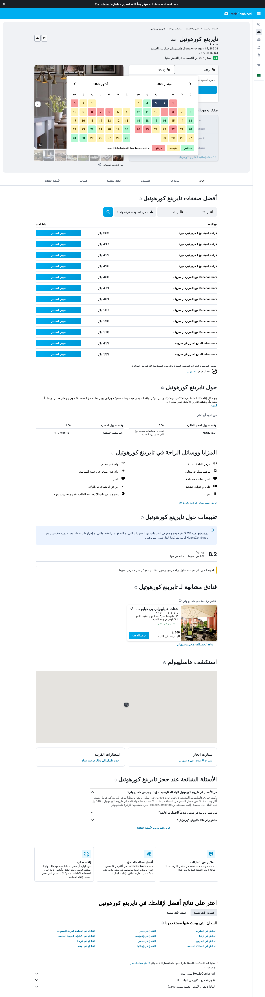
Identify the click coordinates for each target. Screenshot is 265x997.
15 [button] (173, 120)
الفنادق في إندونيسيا (145, 936)
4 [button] (147, 103)
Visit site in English (107, 4)
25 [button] (147, 129)
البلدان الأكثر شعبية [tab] (204, 912)
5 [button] (138, 103)
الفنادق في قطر (147, 931)
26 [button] (138, 129)
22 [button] (173, 129)
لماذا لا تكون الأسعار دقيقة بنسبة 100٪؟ (191, 986)
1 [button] (173, 103)
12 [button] (138, 112)
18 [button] (147, 120)
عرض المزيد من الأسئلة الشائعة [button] (153, 827)
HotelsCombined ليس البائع (197, 973)
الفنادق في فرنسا (86, 941)
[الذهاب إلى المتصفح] (259, 54)
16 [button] (164, 120)
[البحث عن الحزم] (259, 47)
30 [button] (164, 138)
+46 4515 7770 (208, 53)
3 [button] (156, 103)
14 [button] (181, 120)
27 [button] (190, 138)
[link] (195, 644)
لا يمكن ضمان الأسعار (140, 963)
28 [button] (181, 138)
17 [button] (155, 120)
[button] (4, 4)
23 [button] (164, 129)
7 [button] (182, 112)
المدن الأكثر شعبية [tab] (176, 912)
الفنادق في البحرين (206, 941)
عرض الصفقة (139, 635)
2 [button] (164, 103)
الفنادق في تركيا (207, 936)
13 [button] (190, 120)
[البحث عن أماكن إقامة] (259, 32)
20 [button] (190, 129)
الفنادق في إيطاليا (146, 946)
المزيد (214, 405)
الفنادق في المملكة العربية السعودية (76, 931)
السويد (196, 28)
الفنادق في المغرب (206, 931)
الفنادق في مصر (147, 941)
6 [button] (190, 112)
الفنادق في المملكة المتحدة (201, 946)
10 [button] (155, 112)
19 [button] (138, 120)
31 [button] (74, 138)
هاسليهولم (177, 28)
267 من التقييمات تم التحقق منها (184, 58)
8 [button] (173, 112)
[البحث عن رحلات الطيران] (259, 24)
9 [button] (164, 112)
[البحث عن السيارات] (259, 39)
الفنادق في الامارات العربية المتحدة (76, 936)
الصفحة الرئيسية (211, 28)
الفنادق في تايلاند (86, 946)
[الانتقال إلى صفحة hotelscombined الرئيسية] (238, 13)
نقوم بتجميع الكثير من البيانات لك (195, 980)
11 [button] (147, 112)
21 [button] (181, 129)
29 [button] (173, 138)
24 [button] (155, 129)
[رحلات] (259, 65)
